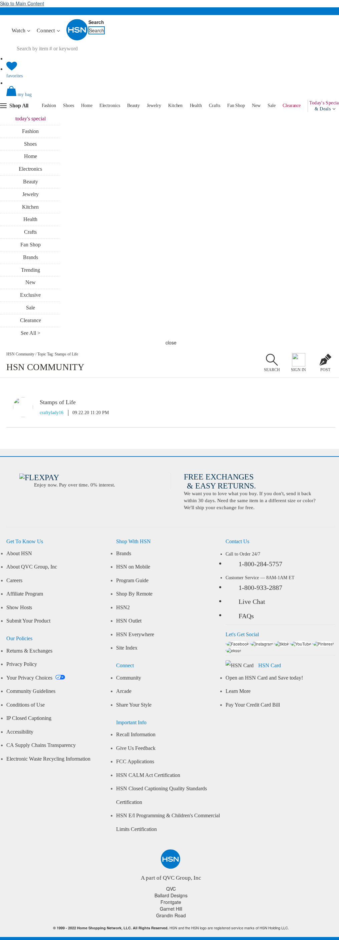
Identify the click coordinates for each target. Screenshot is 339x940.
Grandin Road (171, 915)
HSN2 (123, 608)
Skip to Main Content (22, 3)
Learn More (238, 691)
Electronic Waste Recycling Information (48, 759)
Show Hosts (19, 608)
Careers (14, 581)
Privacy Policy (21, 664)
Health (196, 105)
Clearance (292, 105)
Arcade (123, 691)
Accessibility (19, 732)
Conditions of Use (25, 705)
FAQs (246, 616)
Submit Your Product (28, 621)
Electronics (109, 105)
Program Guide (132, 581)
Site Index (126, 648)
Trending (30, 270)
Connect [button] (46, 30)
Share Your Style (133, 705)
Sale (272, 105)
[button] (170, 97)
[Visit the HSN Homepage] (77, 39)
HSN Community (20, 354)
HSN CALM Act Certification (148, 775)
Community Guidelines (30, 691)
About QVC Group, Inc (31, 567)
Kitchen (175, 105)
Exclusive (30, 295)
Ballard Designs (171, 895)
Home (86, 105)
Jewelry (154, 105)
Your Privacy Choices (30, 678)
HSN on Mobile (133, 567)
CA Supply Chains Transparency (41, 745)
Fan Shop (236, 105)
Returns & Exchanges (29, 651)
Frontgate (170, 902)
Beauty (133, 105)
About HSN (19, 554)
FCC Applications (135, 762)
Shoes (68, 105)
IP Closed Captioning (28, 718)
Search (96, 22)
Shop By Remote (134, 594)
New (256, 105)
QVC (171, 888)
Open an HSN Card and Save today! (264, 678)
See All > (30, 333)
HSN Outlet (128, 621)
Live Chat (252, 601)
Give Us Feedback (135, 748)
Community (128, 678)
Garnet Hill (171, 908)
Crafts (214, 105)
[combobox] (72, 48)
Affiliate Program (24, 594)
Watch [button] (19, 30)
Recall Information (135, 735)
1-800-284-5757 (260, 564)
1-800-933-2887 (260, 587)
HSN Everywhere (135, 635)
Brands (30, 257)
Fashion (49, 105)
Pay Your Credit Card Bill (253, 705)
